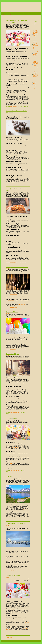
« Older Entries (9, 637)
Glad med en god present (13, 575)
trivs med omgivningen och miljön (19, 512)
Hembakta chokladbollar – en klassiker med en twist (35, 58)
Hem (3, 13)
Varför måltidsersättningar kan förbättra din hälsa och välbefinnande (35, 46)
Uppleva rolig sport (13, 13)
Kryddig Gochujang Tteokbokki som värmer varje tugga (35, 26)
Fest (11, 470)
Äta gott (7, 13)
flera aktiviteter (11, 463)
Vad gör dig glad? (22, 13)
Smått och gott (5, 14)
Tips (10, 14)
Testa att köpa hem (15, 447)
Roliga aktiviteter (30, 13)
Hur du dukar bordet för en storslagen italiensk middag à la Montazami (35, 66)
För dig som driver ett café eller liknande (35, 54)
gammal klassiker (26, 622)
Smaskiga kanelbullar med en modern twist (35, 62)
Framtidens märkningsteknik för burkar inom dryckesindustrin (35, 32)
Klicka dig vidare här (21, 304)
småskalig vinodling (11, 300)
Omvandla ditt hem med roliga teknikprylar (35, 51)
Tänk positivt (37, 13)
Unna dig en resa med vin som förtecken (17, 267)
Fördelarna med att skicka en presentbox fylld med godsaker (35, 36)
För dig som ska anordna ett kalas (35, 80)
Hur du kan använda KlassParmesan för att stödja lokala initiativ (35, 41)
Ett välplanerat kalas (11, 418)
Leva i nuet (9, 476)
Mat (11, 412)
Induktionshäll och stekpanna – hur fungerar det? (35, 76)
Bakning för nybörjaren (12, 354)
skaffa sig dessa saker (15, 383)
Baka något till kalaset (12, 312)
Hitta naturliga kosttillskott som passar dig (35, 85)
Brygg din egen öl (35, 89)
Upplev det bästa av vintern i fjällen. (16, 523)
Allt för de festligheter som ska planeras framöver (35, 72)
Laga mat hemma (34, 83)
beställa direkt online (15, 609)
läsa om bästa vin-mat (13, 294)
